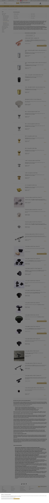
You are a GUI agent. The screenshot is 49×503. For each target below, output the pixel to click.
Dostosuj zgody (11, 498)
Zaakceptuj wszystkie (16, 498)
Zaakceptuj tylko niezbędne (5, 498)
